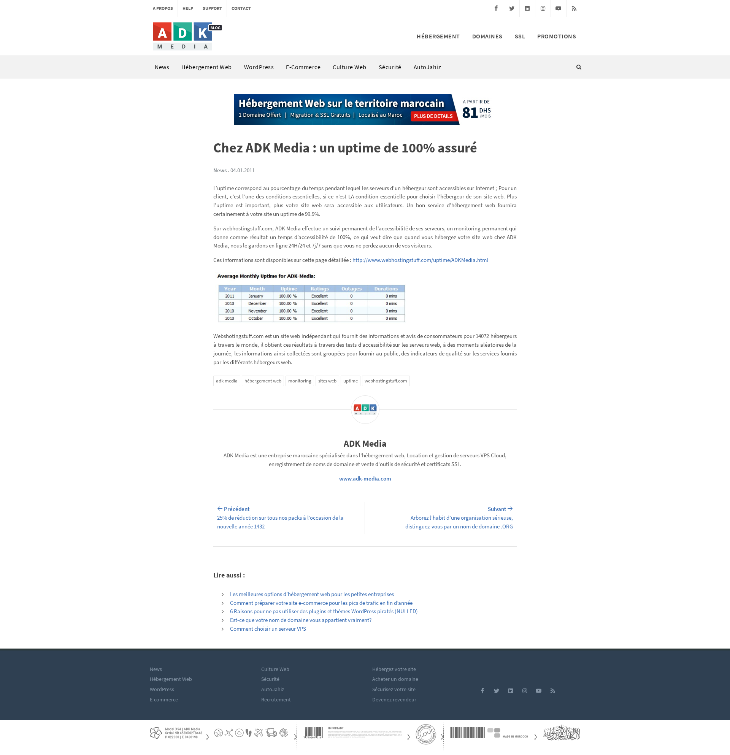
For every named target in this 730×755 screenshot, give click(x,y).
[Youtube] (558, 8)
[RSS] (574, 8)
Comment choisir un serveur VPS (268, 628)
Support (212, 8)
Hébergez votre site (394, 669)
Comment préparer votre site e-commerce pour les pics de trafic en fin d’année (321, 602)
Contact (241, 8)
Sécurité (390, 67)
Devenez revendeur (394, 699)
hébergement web (262, 381)
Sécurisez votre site (394, 689)
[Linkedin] (527, 8)
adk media (227, 381)
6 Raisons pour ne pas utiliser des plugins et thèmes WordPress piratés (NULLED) (324, 611)
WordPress (259, 67)
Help (187, 8)
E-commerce (303, 67)
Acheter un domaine (395, 679)
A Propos (163, 8)
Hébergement (438, 36)
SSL (520, 36)
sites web (327, 381)
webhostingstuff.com (386, 381)
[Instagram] (543, 8)
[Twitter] (511, 8)
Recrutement (276, 699)
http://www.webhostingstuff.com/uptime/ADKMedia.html (420, 259)
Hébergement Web (206, 67)
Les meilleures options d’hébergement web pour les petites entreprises (312, 594)
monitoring (299, 381)
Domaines (487, 36)
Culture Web (350, 67)
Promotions (556, 36)
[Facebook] (496, 8)
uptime (350, 381)
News (162, 67)
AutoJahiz (427, 67)
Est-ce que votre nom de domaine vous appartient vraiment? (300, 619)
